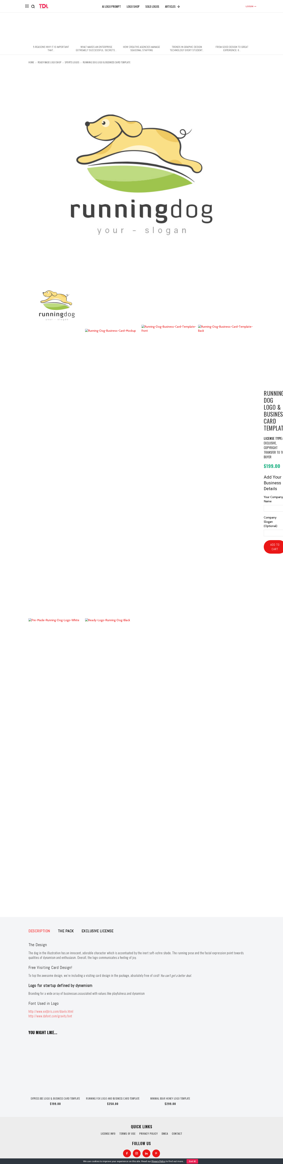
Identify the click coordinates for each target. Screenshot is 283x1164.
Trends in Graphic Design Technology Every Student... (187, 48)
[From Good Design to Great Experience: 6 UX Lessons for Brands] (232, 28)
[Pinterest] (156, 1153)
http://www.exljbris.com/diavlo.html (50, 1011)
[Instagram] (137, 1153)
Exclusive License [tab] (98, 931)
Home (31, 62)
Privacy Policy (158, 1161)
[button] (33, 6)
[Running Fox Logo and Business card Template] (113, 1066)
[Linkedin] (146, 1153)
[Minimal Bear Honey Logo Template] (170, 1066)
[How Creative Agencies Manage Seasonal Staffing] (141, 28)
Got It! (192, 1161)
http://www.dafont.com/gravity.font (50, 1016)
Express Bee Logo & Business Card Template (55, 1098)
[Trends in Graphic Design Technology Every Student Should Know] (186, 28)
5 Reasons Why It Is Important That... (51, 48)
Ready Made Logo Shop (49, 62)
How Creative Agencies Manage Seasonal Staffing (141, 48)
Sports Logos (72, 62)
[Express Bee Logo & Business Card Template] (55, 1066)
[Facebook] (127, 1153)
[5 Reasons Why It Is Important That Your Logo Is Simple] (51, 28)
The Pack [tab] (66, 931)
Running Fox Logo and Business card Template (113, 1098)
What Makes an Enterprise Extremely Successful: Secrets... (96, 48)
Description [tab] (39, 931)
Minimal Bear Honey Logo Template (170, 1098)
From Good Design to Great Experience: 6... (232, 48)
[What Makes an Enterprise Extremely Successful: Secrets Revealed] (96, 28)
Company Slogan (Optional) (270, 522)
